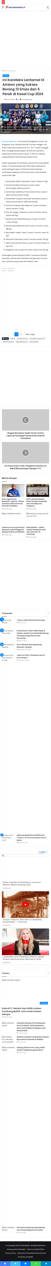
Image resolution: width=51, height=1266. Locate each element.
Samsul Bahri (34, 342)
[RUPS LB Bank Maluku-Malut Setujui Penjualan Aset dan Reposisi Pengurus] (37, 490)
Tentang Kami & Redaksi (16, 1249)
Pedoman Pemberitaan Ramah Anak (31, 1253)
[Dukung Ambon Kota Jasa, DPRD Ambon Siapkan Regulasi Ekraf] (8, 1135)
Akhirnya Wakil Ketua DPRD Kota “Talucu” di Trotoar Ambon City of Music (31, 837)
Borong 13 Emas (22, 339)
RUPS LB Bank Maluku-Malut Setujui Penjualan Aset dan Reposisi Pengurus (36, 502)
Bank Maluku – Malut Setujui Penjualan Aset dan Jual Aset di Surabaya (36, 530)
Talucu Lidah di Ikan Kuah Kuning (31, 620)
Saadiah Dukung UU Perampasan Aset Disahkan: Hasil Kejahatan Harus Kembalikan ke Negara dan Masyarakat (31, 1027)
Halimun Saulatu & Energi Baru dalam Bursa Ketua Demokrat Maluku (33, 1038)
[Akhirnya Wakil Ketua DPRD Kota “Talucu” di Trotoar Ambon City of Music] (8, 838)
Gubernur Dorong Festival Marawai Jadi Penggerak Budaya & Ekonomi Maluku (13, 529)
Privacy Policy (10, 1253)
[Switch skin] (48, 8)
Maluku (13, 71)
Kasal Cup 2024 (8, 342)
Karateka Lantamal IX (37, 339)
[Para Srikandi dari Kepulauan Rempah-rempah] (8, 647)
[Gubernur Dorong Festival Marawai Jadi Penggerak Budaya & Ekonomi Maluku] (13, 518)
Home (6, 71)
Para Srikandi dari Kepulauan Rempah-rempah (29, 645)
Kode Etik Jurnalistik (25, 1257)
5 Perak (12, 339)
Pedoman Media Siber (35, 1249)
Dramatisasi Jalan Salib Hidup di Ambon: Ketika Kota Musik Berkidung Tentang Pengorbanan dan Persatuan (33, 634)
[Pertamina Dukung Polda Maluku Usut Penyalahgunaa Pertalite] (8, 1230)
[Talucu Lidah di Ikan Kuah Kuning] (8, 623)
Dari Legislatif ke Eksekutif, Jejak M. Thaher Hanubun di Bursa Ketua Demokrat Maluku (13, 502)
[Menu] (3, 8)
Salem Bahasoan (21, 342)
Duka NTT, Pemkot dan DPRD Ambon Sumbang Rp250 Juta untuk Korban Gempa (21, 1011)
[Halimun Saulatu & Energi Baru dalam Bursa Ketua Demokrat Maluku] (8, 1040)
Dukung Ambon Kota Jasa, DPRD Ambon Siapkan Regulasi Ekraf (31, 1048)
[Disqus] (25, 575)
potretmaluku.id (9, 141)
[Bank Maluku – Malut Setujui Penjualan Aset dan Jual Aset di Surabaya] (37, 518)
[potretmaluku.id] (15, 7)
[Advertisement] (25, 37)
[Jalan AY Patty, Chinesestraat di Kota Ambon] (8, 743)
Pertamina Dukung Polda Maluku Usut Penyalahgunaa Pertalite (31, 1228)
